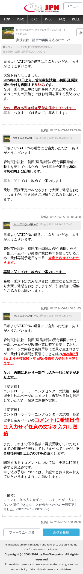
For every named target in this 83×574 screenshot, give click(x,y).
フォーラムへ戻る (22, 532)
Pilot (48, 19)
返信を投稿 (61, 532)
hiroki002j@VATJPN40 (29, 29)
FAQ (62, 19)
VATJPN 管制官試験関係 (36, 47)
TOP (7, 19)
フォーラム (14, 47)
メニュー (72, 6)
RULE (76, 19)
